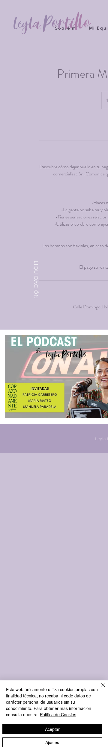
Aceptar (52, 729)
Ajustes (52, 742)
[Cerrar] (99, 689)
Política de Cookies (58, 714)
